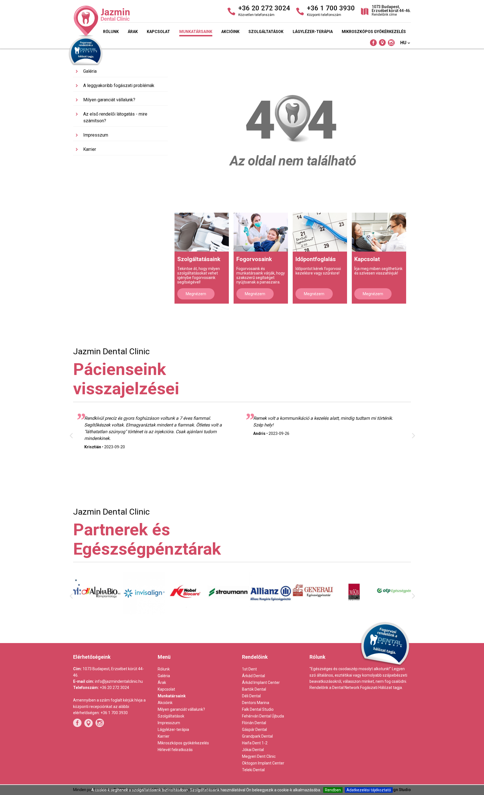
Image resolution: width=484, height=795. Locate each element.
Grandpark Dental (257, 736)
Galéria (90, 71)
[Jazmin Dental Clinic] (127, 21)
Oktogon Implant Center (263, 763)
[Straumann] (221, 612)
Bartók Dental (254, 689)
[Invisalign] (136, 613)
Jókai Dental (253, 749)
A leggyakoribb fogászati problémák (118, 85)
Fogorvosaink (254, 259)
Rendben (333, 790)
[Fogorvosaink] (261, 232)
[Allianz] (263, 614)
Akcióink (230, 31)
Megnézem (196, 294)
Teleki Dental (253, 770)
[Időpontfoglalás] (320, 232)
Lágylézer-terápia (313, 31)
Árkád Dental (253, 676)
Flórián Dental (254, 723)
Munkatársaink (195, 31)
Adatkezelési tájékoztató (368, 790)
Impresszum (95, 135)
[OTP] (390, 609)
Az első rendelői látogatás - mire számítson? (115, 117)
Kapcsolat (158, 31)
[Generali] (305, 610)
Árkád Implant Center (261, 682)
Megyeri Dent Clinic (259, 756)
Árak (133, 31)
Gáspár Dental (254, 729)
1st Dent (249, 669)
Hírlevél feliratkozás (175, 749)
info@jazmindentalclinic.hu (119, 681)
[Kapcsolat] (379, 232)
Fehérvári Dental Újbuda (263, 716)
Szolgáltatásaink (198, 259)
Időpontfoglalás (315, 259)
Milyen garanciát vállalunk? (109, 99)
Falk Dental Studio (258, 709)
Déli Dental (251, 696)
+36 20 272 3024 (114, 687)
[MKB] (347, 613)
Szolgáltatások (265, 31)
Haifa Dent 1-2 (254, 743)
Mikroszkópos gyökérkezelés (374, 31)
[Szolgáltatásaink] (201, 232)
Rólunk (111, 31)
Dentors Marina (255, 702)
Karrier (89, 149)
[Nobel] (179, 613)
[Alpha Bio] (94, 612)
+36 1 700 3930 (114, 712)
